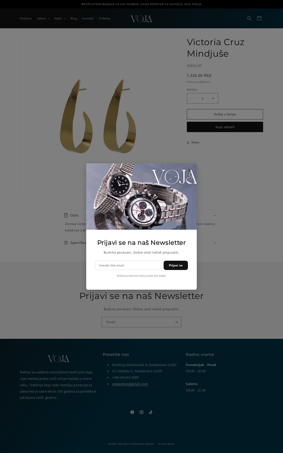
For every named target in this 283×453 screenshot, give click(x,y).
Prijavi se (176, 265)
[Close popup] (189, 171)
